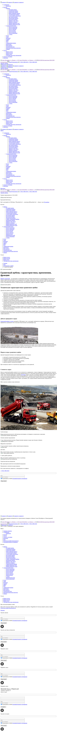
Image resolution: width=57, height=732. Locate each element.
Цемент (8, 49)
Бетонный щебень (13, 19)
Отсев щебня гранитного (15, 15)
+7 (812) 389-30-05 (5, 470)
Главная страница (7, 531)
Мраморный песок (10, 235)
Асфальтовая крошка (11, 43)
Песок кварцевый (13, 33)
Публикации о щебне (8, 265)
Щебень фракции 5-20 (14, 23)
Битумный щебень (13, 17)
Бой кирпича (9, 45)
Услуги (5, 50)
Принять (3, 610)
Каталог (5, 7)
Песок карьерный (13, 27)
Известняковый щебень (14, 13)
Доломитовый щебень (14, 14)
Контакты (5, 57)
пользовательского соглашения (19, 478)
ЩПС (7, 40)
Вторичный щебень (13, 18)
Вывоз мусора (9, 53)
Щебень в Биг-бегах (13, 20)
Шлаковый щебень (10, 220)
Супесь (10, 34)
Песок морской (12, 31)
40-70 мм (23, 374)
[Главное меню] (1, 1)
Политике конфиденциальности (8, 608)
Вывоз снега (9, 54)
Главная (5, 263)
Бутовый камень (13, 9)
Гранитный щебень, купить (7, 321)
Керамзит (8, 38)
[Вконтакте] (4, 64)
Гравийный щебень (13, 10)
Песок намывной (13, 28)
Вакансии (8, 6)
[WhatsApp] (10, 64)
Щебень (8, 8)
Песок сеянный (12, 29)
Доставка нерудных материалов (13, 55)
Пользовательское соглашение (10, 542)
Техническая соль (10, 46)
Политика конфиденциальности (11, 540)
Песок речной (12, 30)
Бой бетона (8, 44)
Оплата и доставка (7, 56)
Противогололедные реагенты (13, 48)
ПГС (7, 41)
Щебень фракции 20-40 (14, 24)
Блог (4, 264)
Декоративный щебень (11, 564)
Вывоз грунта (9, 51)
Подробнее (46, 202)
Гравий (8, 39)
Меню (2, 130)
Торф (7, 36)
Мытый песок (9, 234)
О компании (6, 4)
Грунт (7, 35)
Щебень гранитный (5, 278)
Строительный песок (11, 25)
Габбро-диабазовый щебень (12, 219)
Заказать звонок (4, 63)
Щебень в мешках (13, 22)
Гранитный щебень (13, 12)
